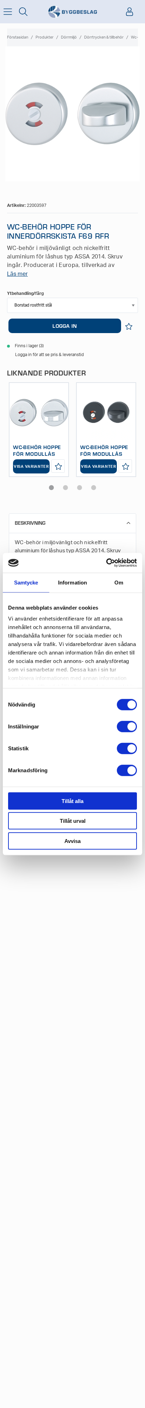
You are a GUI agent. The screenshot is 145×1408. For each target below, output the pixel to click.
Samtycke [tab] (26, 582)
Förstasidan (17, 37)
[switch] (127, 726)
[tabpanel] (39, 429)
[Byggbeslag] (72, 11)
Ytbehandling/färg (25, 293)
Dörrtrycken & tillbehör (104, 37)
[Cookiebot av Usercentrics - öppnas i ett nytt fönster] (106, 563)
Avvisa (72, 841)
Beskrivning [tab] (30, 522)
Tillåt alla (72, 801)
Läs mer (17, 274)
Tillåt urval (73, 821)
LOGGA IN (64, 325)
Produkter (44, 37)
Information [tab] (72, 582)
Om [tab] (118, 582)
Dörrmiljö (69, 37)
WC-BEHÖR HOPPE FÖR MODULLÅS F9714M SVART (104, 453)
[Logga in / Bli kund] (129, 11)
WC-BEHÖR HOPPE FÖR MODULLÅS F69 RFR (37, 453)
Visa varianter (31, 467)
